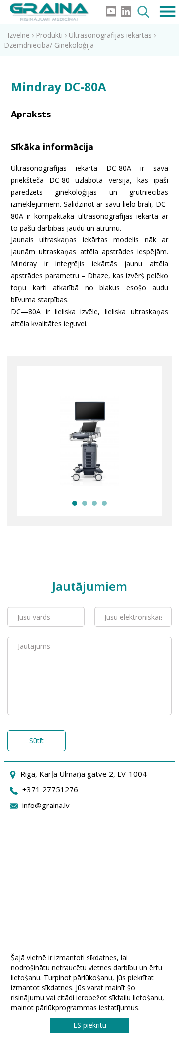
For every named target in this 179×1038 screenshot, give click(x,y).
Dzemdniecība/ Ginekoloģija (49, 45)
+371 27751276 (50, 789)
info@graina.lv (46, 805)
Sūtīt (36, 740)
